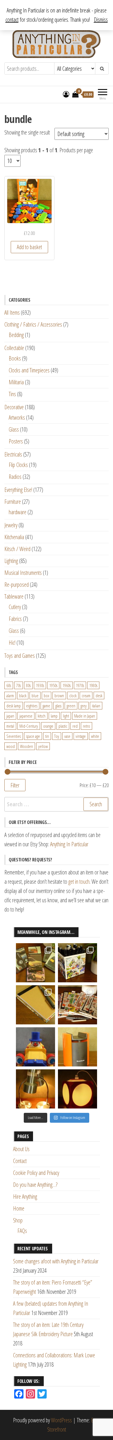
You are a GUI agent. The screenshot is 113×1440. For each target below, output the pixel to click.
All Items (12, 312)
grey (84, 706)
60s (8, 685)
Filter (14, 785)
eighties (31, 706)
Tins (12, 394)
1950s (53, 685)
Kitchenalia (14, 537)
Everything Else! (18, 490)
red (75, 726)
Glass (14, 429)
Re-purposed (16, 584)
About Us (21, 1149)
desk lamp (13, 706)
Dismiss (101, 19)
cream (86, 695)
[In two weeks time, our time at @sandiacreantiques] (77, 1046)
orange (48, 726)
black (22, 695)
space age (33, 736)
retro (86, 726)
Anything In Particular (69, 844)
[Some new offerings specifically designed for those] (77, 962)
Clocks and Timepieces (29, 370)
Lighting (11, 561)
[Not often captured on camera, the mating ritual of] (35, 1088)
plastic (63, 726)
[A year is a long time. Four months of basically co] (77, 1004)
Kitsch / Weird (17, 549)
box (46, 695)
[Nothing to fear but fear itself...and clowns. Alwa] (35, 1046)
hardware (17, 512)
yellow (43, 746)
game (46, 706)
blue (35, 695)
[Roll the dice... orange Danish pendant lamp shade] (77, 1088)
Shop (18, 1220)
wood (10, 746)
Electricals (13, 454)
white (95, 736)
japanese (25, 716)
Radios (15, 477)
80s (28, 685)
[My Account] (66, 94)
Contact (20, 1161)
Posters (16, 441)
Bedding (16, 335)
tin (47, 736)
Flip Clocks (18, 465)
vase (67, 736)
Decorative (14, 407)
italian (96, 706)
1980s (93, 685)
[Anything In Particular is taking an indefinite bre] (35, 962)
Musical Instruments (23, 573)
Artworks (17, 417)
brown (59, 695)
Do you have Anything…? (35, 1185)
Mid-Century (28, 726)
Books (15, 358)
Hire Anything (25, 1196)
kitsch (41, 716)
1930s (40, 685)
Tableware (13, 596)
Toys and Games (19, 656)
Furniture (12, 502)
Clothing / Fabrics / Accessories (33, 324)
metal (10, 726)
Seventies (13, 736)
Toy (56, 736)
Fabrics (15, 619)
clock (72, 695)
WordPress (61, 1420)
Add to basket (29, 247)
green (71, 706)
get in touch (79, 881)
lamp (54, 716)
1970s (80, 685)
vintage (81, 736)
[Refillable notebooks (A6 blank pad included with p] (35, 1004)
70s (18, 685)
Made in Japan (84, 716)
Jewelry (10, 525)
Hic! (12, 642)
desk (99, 695)
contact (12, 19)
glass (58, 706)
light (66, 716)
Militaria (16, 382)
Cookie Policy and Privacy (36, 1173)
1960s (67, 685)
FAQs (22, 1231)
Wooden (26, 746)
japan (10, 716)
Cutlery (15, 607)
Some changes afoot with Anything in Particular (56, 1261)
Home (18, 1208)
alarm (10, 695)
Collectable (14, 348)
